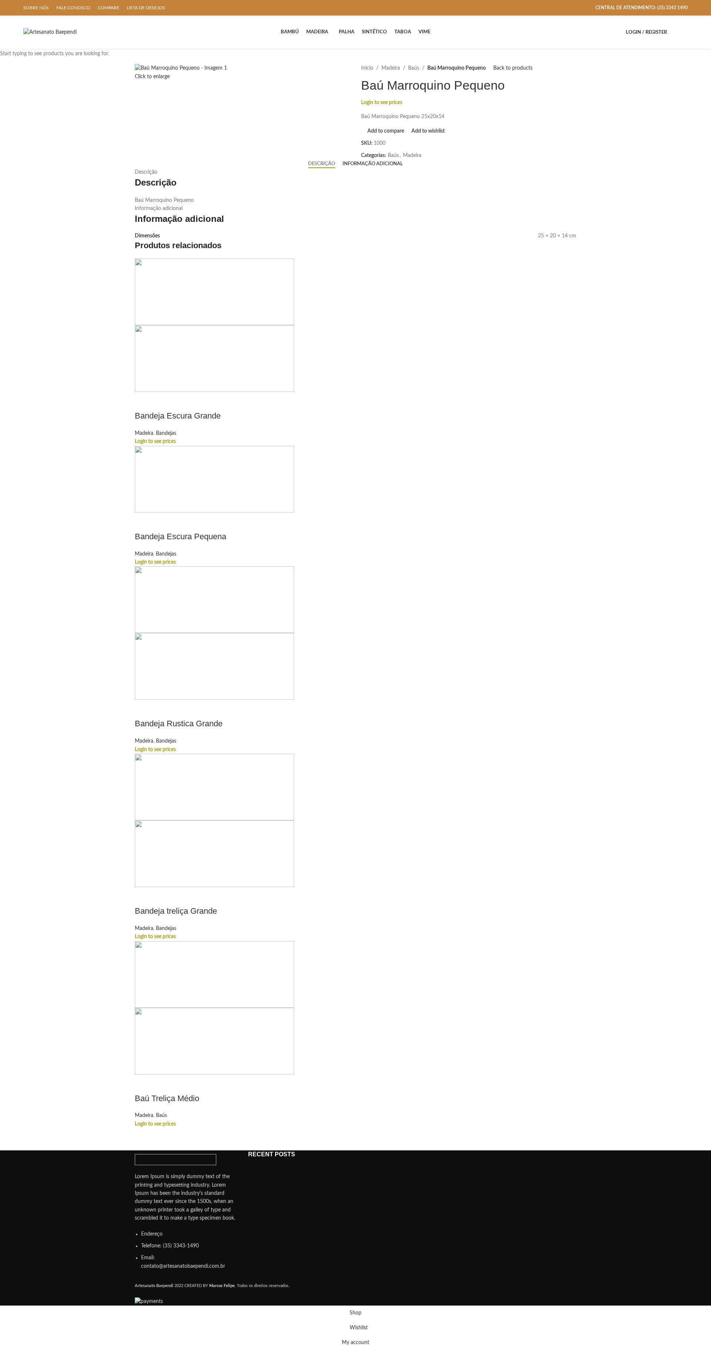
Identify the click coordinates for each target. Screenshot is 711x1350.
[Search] (674, 32)
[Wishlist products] (684, 32)
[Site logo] (50, 32)
